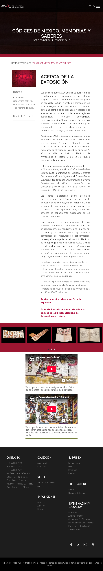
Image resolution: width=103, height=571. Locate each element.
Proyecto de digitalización (79, 526)
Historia (71, 466)
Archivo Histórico (76, 515)
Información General (46, 482)
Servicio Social (74, 529)
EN (94, 6)
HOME (14, 63)
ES (90, 6)
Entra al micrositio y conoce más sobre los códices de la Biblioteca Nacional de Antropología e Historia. (63, 313)
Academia (72, 512)
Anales (71, 489)
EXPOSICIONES (24, 63)
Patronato (72, 473)
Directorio (72, 470)
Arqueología (42, 463)
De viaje (40, 509)
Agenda (40, 486)
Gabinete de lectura (76, 493)
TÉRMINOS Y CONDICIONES (81, 563)
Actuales (41, 502)
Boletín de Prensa (21, 116)
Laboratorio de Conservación (81, 522)
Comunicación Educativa (79, 519)
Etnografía (41, 466)
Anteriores (42, 505)
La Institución (74, 463)
